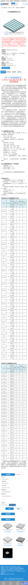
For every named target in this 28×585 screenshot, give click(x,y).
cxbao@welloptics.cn (11, 65)
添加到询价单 (6, 67)
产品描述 (3, 71)
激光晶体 (8, 571)
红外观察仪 (11, 568)
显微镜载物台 (21, 568)
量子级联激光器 (10, 569)
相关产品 (19, 71)
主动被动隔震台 (18, 571)
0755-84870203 (14, 5)
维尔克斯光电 (7, 574)
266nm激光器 (15, 569)
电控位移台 (13, 571)
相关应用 (14, 71)
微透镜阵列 (22, 7)
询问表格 (9, 71)
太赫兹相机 (3, 572)
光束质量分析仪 (4, 571)
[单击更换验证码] (12, 505)
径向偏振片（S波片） (5, 568)
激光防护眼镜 (16, 568)
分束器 (10, 566)
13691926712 (10, 58)
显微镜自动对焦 (4, 569)
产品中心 (13, 7)
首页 (9, 7)
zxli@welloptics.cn (11, 60)
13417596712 (10, 63)
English (17, 3)
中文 (13, 3)
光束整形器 (7, 566)
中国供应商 (12, 574)
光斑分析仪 (21, 569)
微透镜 (17, 7)
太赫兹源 (23, 571)
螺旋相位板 (14, 566)
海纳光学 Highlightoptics (12, 49)
